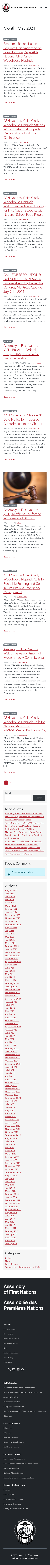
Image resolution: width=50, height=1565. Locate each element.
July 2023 (9, 1005)
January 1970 (11, 1243)
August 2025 (11, 927)
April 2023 (10, 1014)
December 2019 (12, 1126)
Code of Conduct (10, 1353)
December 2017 (12, 1200)
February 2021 (12, 1082)
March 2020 (10, 1116)
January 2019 (11, 1160)
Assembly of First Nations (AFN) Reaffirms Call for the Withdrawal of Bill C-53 (22, 514)
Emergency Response (12, 1504)
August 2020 (11, 1101)
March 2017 (10, 1228)
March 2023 (10, 1017)
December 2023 (12, 989)
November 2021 (12, 1057)
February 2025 (12, 946)
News (7, 1261)
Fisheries (7, 1490)
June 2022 (10, 1036)
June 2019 (10, 1144)
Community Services (11, 1423)
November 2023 (12, 992)
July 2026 (9, 893)
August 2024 (11, 964)
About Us (7, 1324)
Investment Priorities (11, 1402)
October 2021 (11, 1060)
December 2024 (12, 952)
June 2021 (10, 1073)
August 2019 (11, 1138)
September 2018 (13, 1172)
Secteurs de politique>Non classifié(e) (22, 1267)
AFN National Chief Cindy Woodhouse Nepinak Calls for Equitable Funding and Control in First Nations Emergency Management (24, 584)
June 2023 (10, 1008)
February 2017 (12, 1231)
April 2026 (10, 902)
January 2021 (11, 1085)
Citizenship (7, 1416)
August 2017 (11, 1212)
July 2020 (9, 1104)
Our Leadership (9, 1329)
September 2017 (13, 1209)
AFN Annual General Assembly (19, 853)
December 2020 (12, 1088)
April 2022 (10, 1042)
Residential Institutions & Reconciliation (19, 1388)
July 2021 (9, 1070)
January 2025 (11, 949)
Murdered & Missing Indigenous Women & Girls (22, 1392)
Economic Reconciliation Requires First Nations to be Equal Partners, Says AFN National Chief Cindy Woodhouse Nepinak (22, 52)
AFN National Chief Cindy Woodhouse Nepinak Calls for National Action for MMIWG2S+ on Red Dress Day (24, 724)
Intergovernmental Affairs (13, 1406)
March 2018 (10, 1191)
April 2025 (10, 940)
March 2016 (10, 1237)
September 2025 (13, 924)
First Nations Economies (13, 1499)
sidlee (19, 523)
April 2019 (10, 1150)
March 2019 (10, 1153)
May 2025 (9, 936)
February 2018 (12, 1194)
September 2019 (13, 1135)
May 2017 (9, 1222)
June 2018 (10, 1181)
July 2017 (9, 1215)
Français (40, 8)
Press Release (10, 39)
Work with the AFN (11, 1338)
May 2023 (9, 1011)
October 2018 (11, 1169)
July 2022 (9, 1033)
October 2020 (11, 1095)
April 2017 (10, 1225)
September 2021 (13, 1064)
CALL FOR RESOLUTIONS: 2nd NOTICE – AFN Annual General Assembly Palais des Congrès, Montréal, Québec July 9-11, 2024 (23, 283)
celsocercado (36, 65)
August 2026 (11, 890)
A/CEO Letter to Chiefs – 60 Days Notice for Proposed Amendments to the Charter (22, 419)
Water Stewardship (11, 1468)
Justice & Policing (10, 1397)
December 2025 (12, 915)
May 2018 (9, 1184)
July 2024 (9, 967)
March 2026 (10, 905)
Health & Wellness (10, 1437)
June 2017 (10, 1218)
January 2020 (11, 1122)
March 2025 (10, 943)
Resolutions (8, 1334)
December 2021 (12, 1054)
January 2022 (11, 1051)
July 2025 (9, 930)
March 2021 (10, 1079)
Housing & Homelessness (13, 1442)
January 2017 (11, 1234)
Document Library (10, 1343)
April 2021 (10, 1076)
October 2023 (11, 995)
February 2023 (12, 1020)
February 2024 (12, 983)
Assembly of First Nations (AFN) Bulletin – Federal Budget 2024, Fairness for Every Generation (21, 352)
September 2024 (13, 961)
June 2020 (10, 1107)
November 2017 (12, 1203)
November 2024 (12, 955)
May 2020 (9, 1110)
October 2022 (11, 1023)
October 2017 (11, 1206)
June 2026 (10, 896)
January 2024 (11, 986)
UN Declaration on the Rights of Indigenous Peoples (24, 1411)
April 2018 (10, 1188)
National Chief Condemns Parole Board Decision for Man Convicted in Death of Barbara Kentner (23, 835)
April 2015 (10, 1240)
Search (8, 793)
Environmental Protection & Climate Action (20, 1463)
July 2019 (9, 1141)
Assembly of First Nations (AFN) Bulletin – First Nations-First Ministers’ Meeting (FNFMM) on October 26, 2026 (24, 825)
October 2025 (11, 921)
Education (7, 1428)
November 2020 (12, 1091)
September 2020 (13, 1098)
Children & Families (11, 1447)
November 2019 (12, 1129)
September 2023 (13, 998)
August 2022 (11, 1029)
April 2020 (10, 1113)
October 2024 (11, 958)
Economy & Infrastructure (14, 1485)
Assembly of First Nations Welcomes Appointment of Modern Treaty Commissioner (23, 653)
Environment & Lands (12, 1454)
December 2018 (12, 1163)
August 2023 (11, 1002)
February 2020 (12, 1119)
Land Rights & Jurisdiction (14, 1459)
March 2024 (10, 980)
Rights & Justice (10, 1383)
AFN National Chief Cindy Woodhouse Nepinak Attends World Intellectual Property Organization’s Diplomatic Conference (24, 129)
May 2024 (9, 974)
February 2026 (12, 909)
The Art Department (29, 1558)
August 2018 (11, 1175)
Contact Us (7, 1362)
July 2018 (9, 1178)
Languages (7, 1433)
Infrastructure (8, 1494)
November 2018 (12, 1166)
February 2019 (12, 1157)
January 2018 (11, 1197)
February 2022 (12, 1048)
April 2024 (10, 977)
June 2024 (10, 971)
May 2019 (9, 1147)
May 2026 (9, 899)
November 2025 (12, 918)
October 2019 (11, 1132)
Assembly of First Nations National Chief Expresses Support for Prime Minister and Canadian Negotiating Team (24, 816)
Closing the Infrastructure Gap (15, 1509)
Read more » (9, 102)
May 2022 (9, 1039)
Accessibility (8, 1357)
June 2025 (10, 933)
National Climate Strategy (13, 1473)
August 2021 (11, 1067)
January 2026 (11, 912)
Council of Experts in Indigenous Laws (18, 1478)
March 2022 (10, 1045)
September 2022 (13, 1026)
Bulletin (8, 341)
